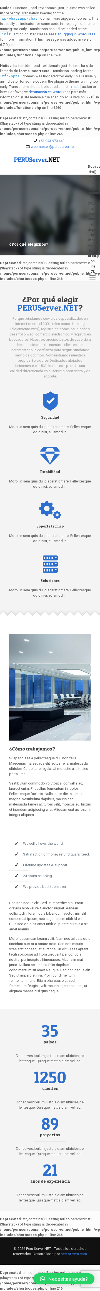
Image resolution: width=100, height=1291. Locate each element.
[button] (63, 1278)
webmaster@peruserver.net (53, 147)
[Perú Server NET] (50, 163)
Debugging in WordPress (75, 34)
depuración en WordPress (49, 92)
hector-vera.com (74, 1254)
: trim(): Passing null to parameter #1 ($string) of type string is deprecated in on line (92, 166)
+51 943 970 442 (51, 141)
